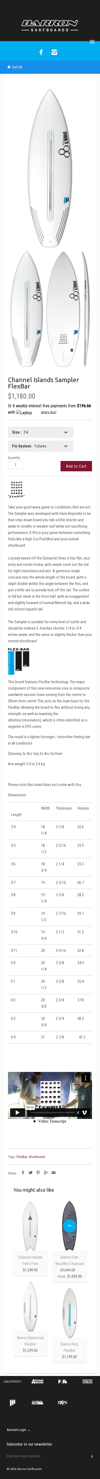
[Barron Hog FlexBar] (69, 1312)
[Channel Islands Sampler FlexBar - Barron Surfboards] (50, 168)
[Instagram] (54, 53)
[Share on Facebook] (23, 1172)
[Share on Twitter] (31, 1172)
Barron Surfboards (29, 1469)
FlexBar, (22, 1157)
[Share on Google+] (46, 1172)
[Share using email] (53, 1172)
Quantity (14, 457)
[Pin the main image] (38, 1172)
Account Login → (18, 1430)
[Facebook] (41, 53)
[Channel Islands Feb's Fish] (30, 1225)
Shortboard (37, 1157)
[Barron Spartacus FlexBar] (30, 1306)
